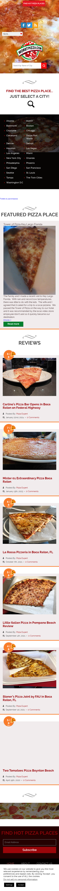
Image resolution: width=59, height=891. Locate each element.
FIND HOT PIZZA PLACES (33, 3)
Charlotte (11, 130)
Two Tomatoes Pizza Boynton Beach (28, 770)
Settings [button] (9, 885)
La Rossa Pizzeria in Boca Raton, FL (28, 552)
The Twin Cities (34, 177)
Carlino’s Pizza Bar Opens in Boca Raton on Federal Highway (26, 406)
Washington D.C (14, 182)
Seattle (10, 172)
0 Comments (33, 417)
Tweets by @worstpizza (9, 199)
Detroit (29, 143)
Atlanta (10, 121)
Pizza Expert (22, 414)
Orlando (30, 158)
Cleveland (11, 135)
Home (10, 863)
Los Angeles (12, 153)
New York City (13, 158)
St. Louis (30, 172)
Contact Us (44, 863)
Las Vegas (31, 148)
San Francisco (33, 168)
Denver (10, 143)
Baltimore (11, 125)
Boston (30, 125)
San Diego (11, 168)
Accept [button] (21, 885)
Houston (10, 148)
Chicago (30, 130)
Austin (29, 121)
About (25, 863)
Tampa (9, 177)
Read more (13, 324)
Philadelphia (12, 163)
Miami (29, 153)
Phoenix (30, 163)
